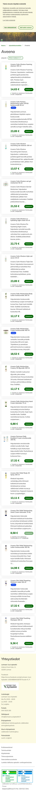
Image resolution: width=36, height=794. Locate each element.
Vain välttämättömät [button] (10, 27)
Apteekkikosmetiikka (15, 45)
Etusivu (3, 45)
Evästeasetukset (6, 747)
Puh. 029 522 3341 (22, 789)
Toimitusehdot (6, 750)
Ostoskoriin (29, 89)
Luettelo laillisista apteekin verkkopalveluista (16, 762)
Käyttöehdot (5, 753)
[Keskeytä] (2, 40)
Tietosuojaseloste (7, 756)
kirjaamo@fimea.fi (8, 789)
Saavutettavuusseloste (9, 759)
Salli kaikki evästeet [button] (26, 27)
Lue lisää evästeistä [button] (9, 20)
